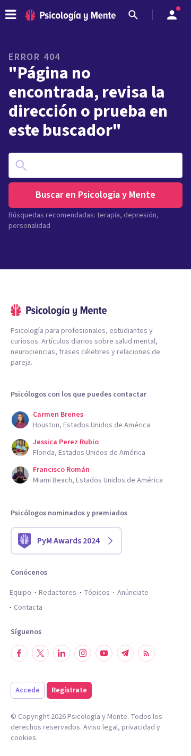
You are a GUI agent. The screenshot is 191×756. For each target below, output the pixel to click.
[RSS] (146, 653)
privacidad (138, 727)
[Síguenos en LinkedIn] (61, 653)
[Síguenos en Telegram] (125, 653)
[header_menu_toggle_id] (10, 14)
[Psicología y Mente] (70, 15)
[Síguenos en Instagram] (82, 653)
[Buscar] (133, 14)
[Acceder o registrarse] (172, 14)
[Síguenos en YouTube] (104, 653)
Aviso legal (100, 727)
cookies (23, 738)
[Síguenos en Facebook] (19, 653)
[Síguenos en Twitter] (40, 653)
